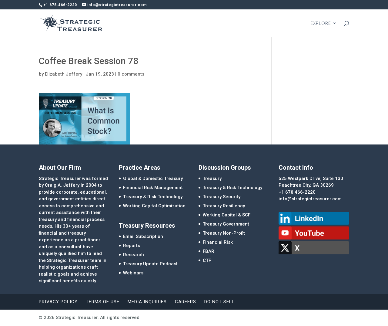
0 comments (131, 74)
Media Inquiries (147, 301)
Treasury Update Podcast (150, 264)
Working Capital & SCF (226, 215)
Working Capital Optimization (154, 206)
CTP (207, 260)
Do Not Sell (219, 301)
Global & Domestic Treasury (153, 178)
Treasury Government (226, 224)
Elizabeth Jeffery (63, 74)
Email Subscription (143, 236)
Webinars (133, 273)
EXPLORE (320, 23)
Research (133, 254)
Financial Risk (218, 242)
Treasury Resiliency (224, 206)
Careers (185, 301)
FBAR (208, 251)
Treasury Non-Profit (224, 233)
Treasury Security (221, 196)
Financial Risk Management (153, 187)
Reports (131, 245)
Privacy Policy (58, 301)
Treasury (212, 178)
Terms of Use (102, 301)
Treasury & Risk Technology (152, 196)
